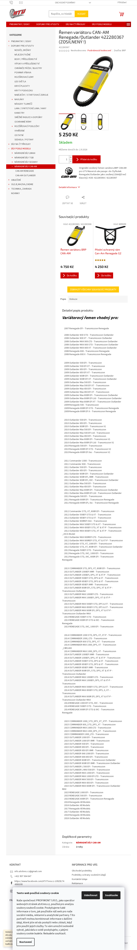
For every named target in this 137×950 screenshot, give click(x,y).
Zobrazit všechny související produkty (93, 289)
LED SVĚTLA (20, 81)
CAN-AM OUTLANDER (25, 175)
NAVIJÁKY (19, 99)
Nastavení (25, 942)
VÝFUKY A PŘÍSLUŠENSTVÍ (27, 63)
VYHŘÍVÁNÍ (19, 130)
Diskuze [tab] (73, 299)
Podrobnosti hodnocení (99, 50)
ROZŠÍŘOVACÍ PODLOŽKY (27, 126)
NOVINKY (15, 193)
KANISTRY (19, 113)
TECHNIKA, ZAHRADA (21, 189)
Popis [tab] (63, 299)
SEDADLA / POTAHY (24, 139)
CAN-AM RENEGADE (24, 171)
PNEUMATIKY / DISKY (21, 41)
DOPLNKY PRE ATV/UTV (22, 46)
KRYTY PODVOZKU (24, 90)
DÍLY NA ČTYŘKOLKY (21, 144)
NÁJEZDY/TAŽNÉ (23, 54)
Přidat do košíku (88, 159)
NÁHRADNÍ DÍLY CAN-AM (26, 166)
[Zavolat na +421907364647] (14, 2)
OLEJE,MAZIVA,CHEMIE (22, 184)
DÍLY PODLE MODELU (21, 148)
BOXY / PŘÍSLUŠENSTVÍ (26, 59)
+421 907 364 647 (23, 876)
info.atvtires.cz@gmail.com (28, 871)
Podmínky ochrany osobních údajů (89, 875)
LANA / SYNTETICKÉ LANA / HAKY (30, 108)
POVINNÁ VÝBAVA (23, 72)
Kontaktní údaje (79, 879)
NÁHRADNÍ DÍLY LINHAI (25, 153)
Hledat (81, 13)
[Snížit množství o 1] (70, 161)
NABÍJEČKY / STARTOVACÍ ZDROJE (31, 95)
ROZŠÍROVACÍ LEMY (24, 77)
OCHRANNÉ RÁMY (23, 121)
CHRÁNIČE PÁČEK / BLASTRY (28, 68)
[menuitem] (19, 24)
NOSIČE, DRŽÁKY (23, 50)
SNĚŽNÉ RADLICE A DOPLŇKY (28, 117)
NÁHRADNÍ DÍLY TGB (24, 157)
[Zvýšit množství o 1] (70, 157)
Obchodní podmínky (65, 2)
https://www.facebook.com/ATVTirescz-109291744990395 (39, 883)
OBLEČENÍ (16, 180)
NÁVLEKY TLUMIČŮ (23, 104)
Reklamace (77, 883)
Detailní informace (68, 187)
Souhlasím (111, 895)
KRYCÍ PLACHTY (22, 86)
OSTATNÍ (19, 135)
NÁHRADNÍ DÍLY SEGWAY (26, 162)
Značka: (120, 50)
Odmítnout (90, 895)
